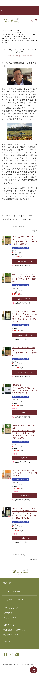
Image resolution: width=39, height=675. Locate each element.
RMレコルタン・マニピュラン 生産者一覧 (16, 38)
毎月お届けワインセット (13, 600)
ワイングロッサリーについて (15, 591)
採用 (28, 641)
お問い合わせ (9, 625)
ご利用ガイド (9, 613)
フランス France (14, 30)
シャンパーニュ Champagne (13, 32)
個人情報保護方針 (10, 635)
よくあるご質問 (9, 618)
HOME (4, 30)
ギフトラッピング (10, 608)
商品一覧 (7, 583)
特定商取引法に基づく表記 (14, 630)
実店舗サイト (10, 641)
